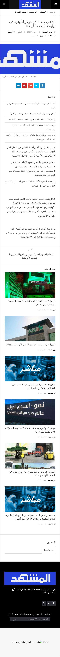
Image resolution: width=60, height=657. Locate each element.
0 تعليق (19, 32)
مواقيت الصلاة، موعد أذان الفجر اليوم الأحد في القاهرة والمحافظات (33, 127)
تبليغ (41, 36)
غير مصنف (33, 12)
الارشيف (43, 12)
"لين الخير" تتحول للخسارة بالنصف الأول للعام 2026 (30, 344)
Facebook (48, 550)
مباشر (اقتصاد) (20, 12)
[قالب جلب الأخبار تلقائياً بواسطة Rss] (27, 642)
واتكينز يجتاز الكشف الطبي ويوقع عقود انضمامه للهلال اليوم (32, 119)
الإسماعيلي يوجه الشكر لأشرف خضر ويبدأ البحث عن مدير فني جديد (31, 105)
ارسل (10, 32)
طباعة (50, 36)
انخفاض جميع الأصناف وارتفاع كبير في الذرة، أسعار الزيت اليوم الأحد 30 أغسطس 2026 (30, 137)
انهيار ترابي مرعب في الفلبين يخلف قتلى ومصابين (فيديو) (33, 113)
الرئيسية (52, 12)
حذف (33, 36)
